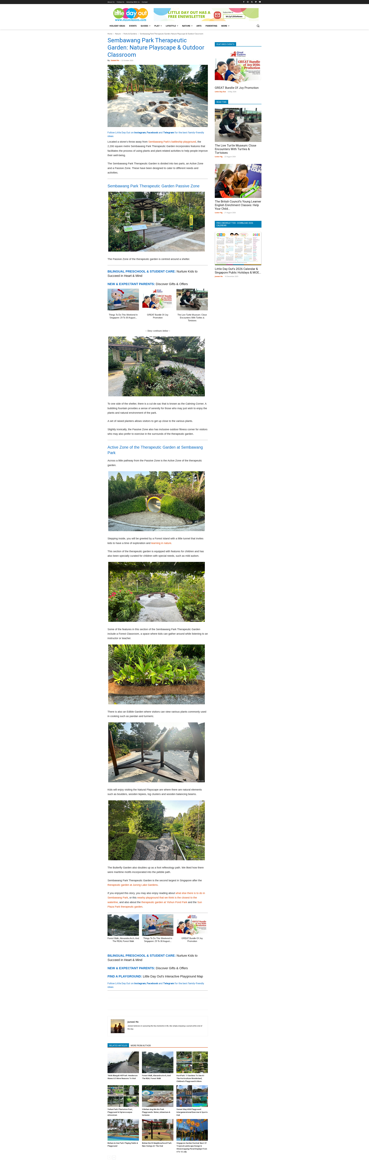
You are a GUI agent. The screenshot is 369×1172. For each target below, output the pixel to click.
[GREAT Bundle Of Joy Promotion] (157, 299)
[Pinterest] (124, 1004)
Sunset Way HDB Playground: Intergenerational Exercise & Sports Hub (192, 1112)
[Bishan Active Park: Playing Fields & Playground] (123, 1130)
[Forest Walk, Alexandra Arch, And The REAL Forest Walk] (123, 925)
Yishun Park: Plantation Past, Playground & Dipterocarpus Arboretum (120, 1112)
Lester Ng (218, 156)
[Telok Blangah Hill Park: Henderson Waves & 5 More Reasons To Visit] (123, 1062)
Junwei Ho (115, 60)
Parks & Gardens (130, 33)
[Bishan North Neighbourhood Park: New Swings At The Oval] (157, 1130)
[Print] (143, 1004)
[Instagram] (248, 2)
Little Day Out (220, 91)
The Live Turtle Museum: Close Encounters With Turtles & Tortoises (192, 317)
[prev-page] (109, 1157)
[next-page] (114, 1157)
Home (110, 33)
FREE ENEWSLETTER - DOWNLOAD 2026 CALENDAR (234, 224)
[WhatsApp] (130, 1004)
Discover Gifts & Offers (172, 284)
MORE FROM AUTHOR (141, 1045)
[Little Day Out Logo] (131, 14)
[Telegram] (150, 1004)
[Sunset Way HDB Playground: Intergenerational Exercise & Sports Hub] (192, 1096)
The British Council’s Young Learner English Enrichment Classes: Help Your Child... (238, 205)
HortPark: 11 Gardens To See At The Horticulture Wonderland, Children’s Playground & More (190, 1078)
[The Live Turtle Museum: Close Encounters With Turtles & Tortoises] (192, 299)
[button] (258, 25)
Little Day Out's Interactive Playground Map (173, 976)
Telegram (168, 132)
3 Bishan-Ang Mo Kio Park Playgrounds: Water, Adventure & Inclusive (156, 1112)
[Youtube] (259, 2)
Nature (118, 33)
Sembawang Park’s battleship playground (172, 141)
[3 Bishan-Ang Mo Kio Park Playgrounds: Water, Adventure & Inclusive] (157, 1096)
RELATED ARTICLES (118, 1045)
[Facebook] (243, 2)
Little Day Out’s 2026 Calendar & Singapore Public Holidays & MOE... (238, 270)
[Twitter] (252, 2)
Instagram (140, 132)
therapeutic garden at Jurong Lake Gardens (133, 884)
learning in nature (161, 543)
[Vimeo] (255, 2)
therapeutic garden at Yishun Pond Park (164, 902)
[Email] (137, 1004)
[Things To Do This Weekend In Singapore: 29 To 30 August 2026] (123, 299)
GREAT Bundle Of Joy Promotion (237, 87)
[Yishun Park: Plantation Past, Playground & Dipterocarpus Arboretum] (123, 1096)
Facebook (152, 132)
